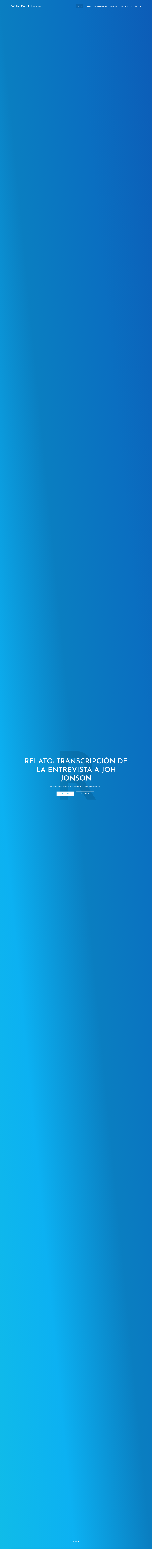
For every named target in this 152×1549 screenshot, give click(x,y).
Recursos (59, 782)
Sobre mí (88, 6)
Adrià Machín (20, 6)
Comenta (86, 789)
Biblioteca (113, 6)
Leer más (65, 789)
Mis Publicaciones (100, 6)
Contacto (124, 6)
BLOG (80, 6)
